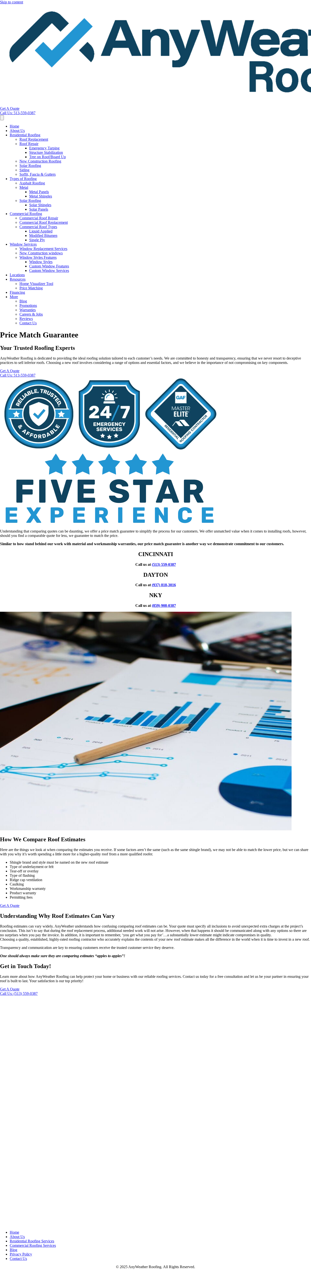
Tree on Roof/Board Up (47, 157)
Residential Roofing (25, 135)
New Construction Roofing (40, 161)
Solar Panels (38, 209)
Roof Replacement (33, 139)
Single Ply (37, 240)
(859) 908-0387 (164, 605)
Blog (23, 301)
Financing (17, 292)
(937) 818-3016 (164, 585)
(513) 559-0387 (164, 564)
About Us (17, 131)
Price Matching (31, 288)
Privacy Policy (21, 1254)
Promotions (28, 305)
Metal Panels (39, 192)
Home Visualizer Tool (36, 284)
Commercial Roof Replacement (43, 222)
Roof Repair (28, 144)
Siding (24, 170)
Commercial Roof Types (38, 227)
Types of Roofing (23, 179)
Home (14, 126)
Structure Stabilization (46, 152)
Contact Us (28, 323)
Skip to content (11, 2)
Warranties (27, 310)
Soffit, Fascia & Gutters (37, 174)
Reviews (26, 319)
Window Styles (40, 262)
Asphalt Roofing (32, 183)
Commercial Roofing (26, 214)
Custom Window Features (49, 266)
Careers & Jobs (31, 314)
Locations (17, 275)
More (14, 297)
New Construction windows (41, 253)
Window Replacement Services (43, 249)
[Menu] (2, 117)
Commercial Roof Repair (38, 218)
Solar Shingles (40, 205)
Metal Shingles (40, 196)
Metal (23, 187)
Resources (18, 279)
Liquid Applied (40, 231)
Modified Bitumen (43, 235)
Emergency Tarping (44, 148)
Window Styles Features (38, 257)
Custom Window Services (49, 270)
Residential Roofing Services (32, 1241)
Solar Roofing (30, 165)
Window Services (23, 244)
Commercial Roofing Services (33, 1245)
